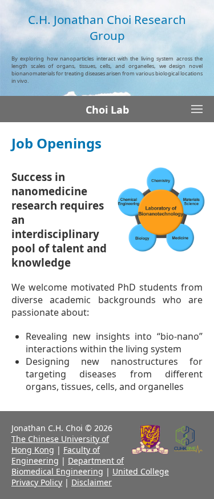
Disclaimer (91, 482)
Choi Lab (107, 109)
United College (140, 471)
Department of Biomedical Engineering (67, 466)
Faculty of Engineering (55, 455)
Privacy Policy (36, 482)
